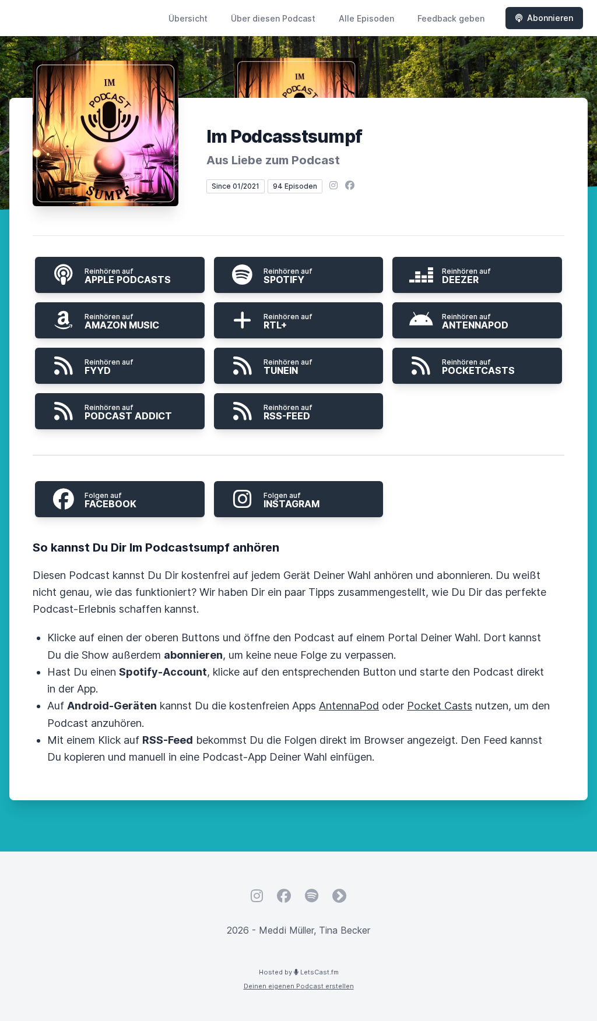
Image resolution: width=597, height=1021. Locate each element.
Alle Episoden (366, 18)
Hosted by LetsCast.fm (299, 972)
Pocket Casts (439, 705)
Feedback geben (450, 18)
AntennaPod (349, 705)
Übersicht (188, 18)
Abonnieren (550, 18)
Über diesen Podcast (273, 18)
